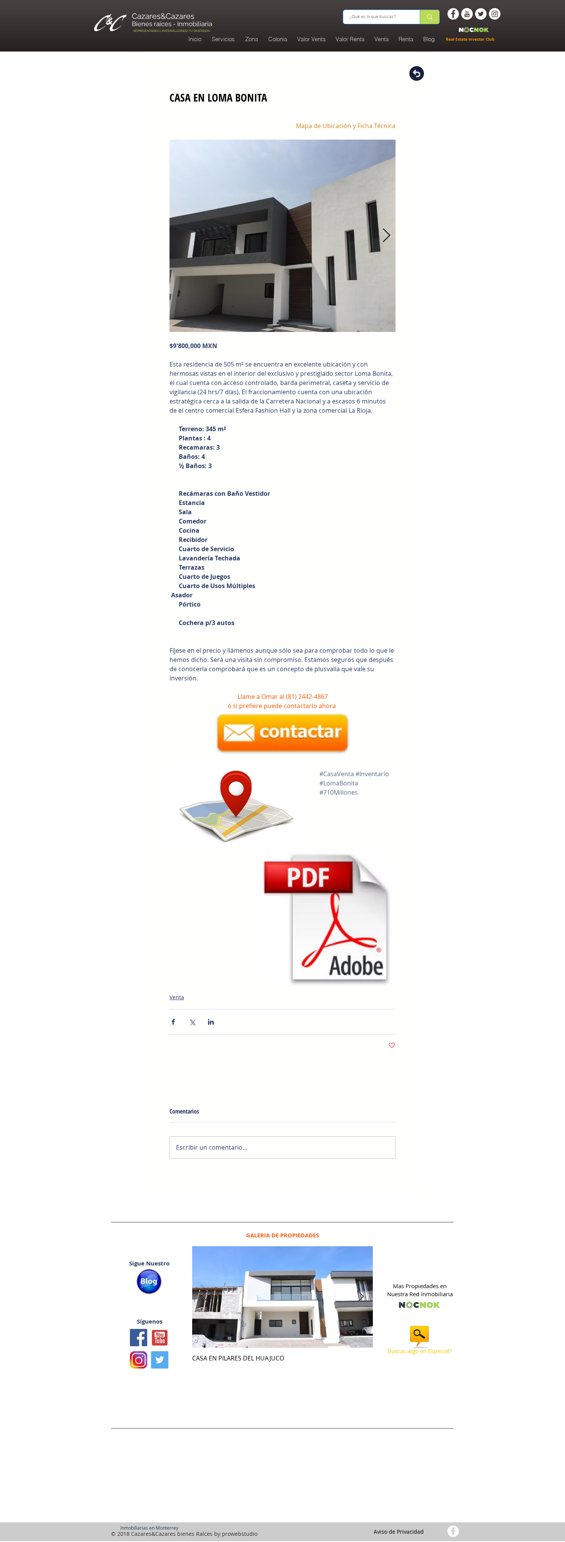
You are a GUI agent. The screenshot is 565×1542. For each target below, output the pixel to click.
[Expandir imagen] (283, 236)
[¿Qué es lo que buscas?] (429, 17)
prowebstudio (240, 1533)
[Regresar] (416, 73)
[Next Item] (360, 1297)
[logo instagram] (138, 1360)
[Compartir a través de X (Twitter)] (192, 1021)
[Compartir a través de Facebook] (173, 1021)
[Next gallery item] (386, 235)
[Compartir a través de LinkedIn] (210, 1021)
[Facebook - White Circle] (453, 14)
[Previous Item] (204, 1297)
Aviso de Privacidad (399, 1531)
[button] (277, 39)
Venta (177, 997)
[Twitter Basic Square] (159, 1360)
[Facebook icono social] (138, 1337)
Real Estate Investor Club (470, 39)
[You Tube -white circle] (467, 14)
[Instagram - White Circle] (494, 14)
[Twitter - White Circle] (481, 14)
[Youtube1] (159, 1337)
